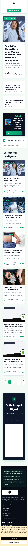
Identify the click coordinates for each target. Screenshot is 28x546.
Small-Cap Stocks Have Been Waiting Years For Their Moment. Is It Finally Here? (13, 53)
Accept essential (14, 542)
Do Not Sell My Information (8, 518)
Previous (5, 382)
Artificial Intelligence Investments (12, 140)
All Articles (4, 140)
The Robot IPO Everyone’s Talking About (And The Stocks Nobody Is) (13, 87)
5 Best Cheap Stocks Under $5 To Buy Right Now (13, 288)
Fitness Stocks (22, 140)
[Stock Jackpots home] (14, 3)
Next (23, 382)
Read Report (20, 73)
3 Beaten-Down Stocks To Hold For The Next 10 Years (13, 360)
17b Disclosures (6, 513)
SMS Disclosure (5, 515)
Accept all (14, 538)
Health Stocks (19, 140)
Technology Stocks (15, 140)
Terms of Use (5, 510)
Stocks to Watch (8, 140)
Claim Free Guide (14, 10)
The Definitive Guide (7, 525)
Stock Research (9, 7)
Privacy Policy (5, 508)
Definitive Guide (18, 7)
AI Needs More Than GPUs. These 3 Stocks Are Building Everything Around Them (13, 326)
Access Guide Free (15, 133)
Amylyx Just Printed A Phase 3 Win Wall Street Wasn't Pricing (14, 102)
